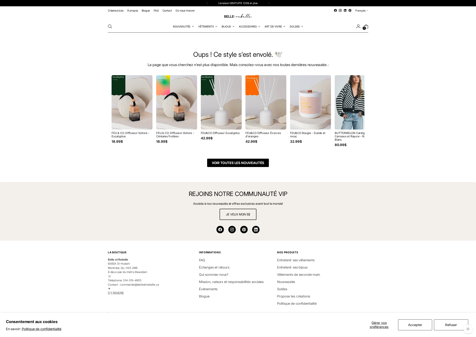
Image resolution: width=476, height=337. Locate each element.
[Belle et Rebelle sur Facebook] (335, 10)
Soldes (282, 289)
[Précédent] (207, 3)
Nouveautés (286, 282)
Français (360, 10)
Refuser (451, 325)
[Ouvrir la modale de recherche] (110, 26)
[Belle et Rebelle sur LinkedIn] (345, 10)
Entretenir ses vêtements (296, 260)
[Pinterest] (244, 229)
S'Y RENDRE (116, 293)
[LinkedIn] (256, 229)
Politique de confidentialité (41, 329)
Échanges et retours (214, 267)
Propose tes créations (293, 296)
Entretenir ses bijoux (292, 267)
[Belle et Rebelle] (238, 16)
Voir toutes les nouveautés (238, 163)
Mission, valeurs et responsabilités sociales (231, 282)
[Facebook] (220, 229)
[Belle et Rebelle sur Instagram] (340, 10)
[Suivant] (269, 3)
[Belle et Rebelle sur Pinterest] (350, 10)
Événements (208, 289)
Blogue (204, 296)
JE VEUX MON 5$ (238, 214)
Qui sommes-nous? (213, 275)
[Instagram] (232, 229)
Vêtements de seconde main (298, 275)
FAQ (202, 260)
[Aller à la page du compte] (358, 26)
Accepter (415, 325)
